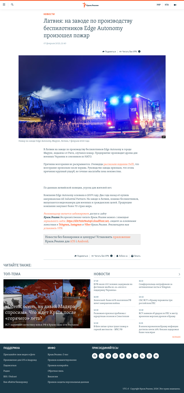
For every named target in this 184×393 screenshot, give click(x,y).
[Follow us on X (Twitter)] (101, 356)
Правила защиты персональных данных (68, 382)
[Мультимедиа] (175, 5)
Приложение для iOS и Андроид (20, 360)
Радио (6, 371)
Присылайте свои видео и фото (19, 355)
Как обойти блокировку (15, 382)
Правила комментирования (62, 360)
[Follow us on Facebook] (94, 356)
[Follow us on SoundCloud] (135, 356)
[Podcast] (149, 356)
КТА (167, 5)
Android (82, 241)
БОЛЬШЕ (176, 337)
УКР (159, 5)
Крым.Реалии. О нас (58, 355)
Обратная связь (55, 371)
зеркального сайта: (55, 221)
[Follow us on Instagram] (115, 356)
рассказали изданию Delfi (119, 164)
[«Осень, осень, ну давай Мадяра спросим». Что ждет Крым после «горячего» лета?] (46, 303)
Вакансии (53, 377)
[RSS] (142, 356)
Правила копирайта (58, 365)
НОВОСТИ (102, 274)
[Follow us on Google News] (122, 356)
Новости (49, 14)
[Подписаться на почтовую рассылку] (156, 356)
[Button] (109, 52)
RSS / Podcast (10, 377)
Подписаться (9, 365)
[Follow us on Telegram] (129, 356)
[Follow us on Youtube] (108, 356)
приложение (121, 237)
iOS (72, 241)
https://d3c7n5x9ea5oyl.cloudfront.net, (87, 221)
